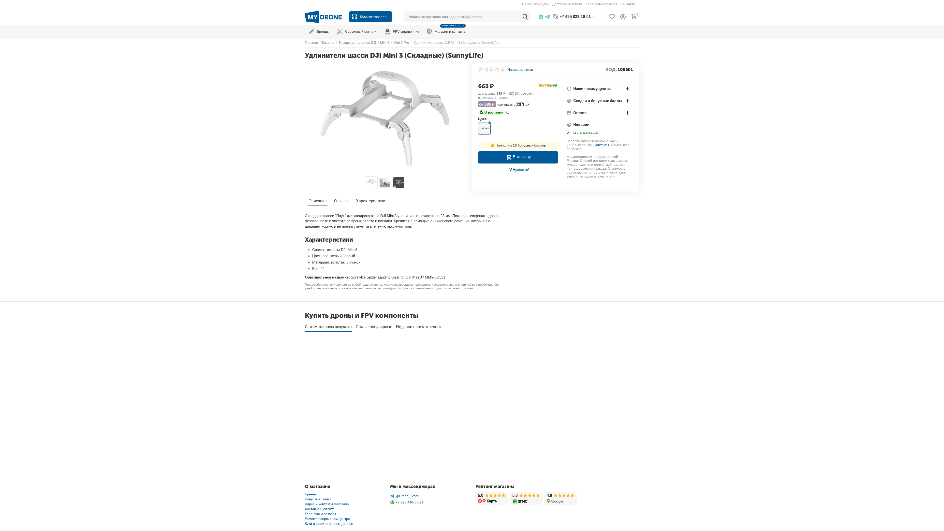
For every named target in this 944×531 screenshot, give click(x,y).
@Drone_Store (407, 496)
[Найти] (525, 16)
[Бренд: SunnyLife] (548, 85)
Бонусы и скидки (318, 499)
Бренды (311, 494)
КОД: (611, 69)
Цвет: (483, 119)
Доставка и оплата (320, 509)
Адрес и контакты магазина (327, 504)
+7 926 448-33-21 (410, 502)
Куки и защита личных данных (329, 524)
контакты (602, 145)
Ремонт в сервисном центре (327, 519)
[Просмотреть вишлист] (612, 16)
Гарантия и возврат (320, 514)
